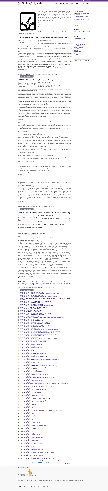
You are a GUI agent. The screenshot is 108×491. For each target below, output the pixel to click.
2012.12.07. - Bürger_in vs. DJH (27, 349)
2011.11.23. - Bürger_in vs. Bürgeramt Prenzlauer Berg (32, 395)
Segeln (88, 3)
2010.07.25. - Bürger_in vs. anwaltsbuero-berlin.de (31, 449)
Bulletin (76, 50)
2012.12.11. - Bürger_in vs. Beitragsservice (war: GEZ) (32, 347)
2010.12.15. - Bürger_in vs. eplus (27, 430)
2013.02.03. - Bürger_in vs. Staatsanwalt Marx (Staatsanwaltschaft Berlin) (37, 332)
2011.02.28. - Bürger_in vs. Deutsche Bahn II (30, 424)
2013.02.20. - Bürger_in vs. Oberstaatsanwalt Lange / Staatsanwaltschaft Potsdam (39, 329)
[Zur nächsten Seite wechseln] (51, 462)
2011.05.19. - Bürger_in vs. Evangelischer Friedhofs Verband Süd (35, 415)
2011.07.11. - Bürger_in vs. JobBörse (28, 404)
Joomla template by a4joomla (54, 489)
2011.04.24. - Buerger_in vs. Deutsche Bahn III (30, 409)
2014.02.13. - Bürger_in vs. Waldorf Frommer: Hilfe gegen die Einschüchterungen (42, 37)
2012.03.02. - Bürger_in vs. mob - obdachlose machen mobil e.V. (34, 380)
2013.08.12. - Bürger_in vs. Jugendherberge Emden (31, 302)
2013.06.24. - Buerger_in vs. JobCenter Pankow (30, 311)
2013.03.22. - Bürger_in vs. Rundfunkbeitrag (30, 319)
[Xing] (87, 0)
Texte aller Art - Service (79, 44)
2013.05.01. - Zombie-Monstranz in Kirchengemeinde (32, 314)
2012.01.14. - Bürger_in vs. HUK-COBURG (29, 388)
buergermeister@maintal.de (26, 238)
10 (40, 462)
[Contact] (89, 0)
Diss (75, 53)
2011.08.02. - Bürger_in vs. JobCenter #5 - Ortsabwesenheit (33, 403)
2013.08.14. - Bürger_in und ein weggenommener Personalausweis (35, 301)
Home (56, 3)
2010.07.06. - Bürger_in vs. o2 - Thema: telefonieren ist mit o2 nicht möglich (37, 454)
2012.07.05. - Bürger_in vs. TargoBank (28, 368)
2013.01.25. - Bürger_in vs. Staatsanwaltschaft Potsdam (32, 335)
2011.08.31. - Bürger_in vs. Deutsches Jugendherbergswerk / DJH (35, 398)
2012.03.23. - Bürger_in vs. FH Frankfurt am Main (31, 379)
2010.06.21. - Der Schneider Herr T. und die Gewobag (32, 457)
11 (42, 462)
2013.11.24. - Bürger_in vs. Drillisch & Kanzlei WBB (31, 292)
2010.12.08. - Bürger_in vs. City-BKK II (28, 433)
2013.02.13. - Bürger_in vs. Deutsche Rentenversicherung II (33, 328)
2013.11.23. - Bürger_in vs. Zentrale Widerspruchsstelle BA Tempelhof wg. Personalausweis (41, 293)
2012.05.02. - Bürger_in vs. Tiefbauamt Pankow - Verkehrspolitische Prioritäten (38, 376)
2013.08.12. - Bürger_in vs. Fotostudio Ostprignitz (31, 304)
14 (48, 462)
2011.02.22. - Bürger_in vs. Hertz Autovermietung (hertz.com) (34, 425)
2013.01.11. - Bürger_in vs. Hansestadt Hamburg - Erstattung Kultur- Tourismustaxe (39, 338)
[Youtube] (83, 0)
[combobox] (80, 25)
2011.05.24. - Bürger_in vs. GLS (27, 413)
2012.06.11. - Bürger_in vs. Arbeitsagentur (29, 370)
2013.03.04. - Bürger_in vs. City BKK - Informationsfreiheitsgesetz (35, 323)
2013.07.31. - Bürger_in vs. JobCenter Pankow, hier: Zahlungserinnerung (36, 305)
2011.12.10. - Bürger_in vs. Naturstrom (29, 391)
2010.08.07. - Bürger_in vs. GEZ (27, 448)
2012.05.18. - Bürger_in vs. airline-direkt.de (29, 373)
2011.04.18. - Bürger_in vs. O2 (26, 418)
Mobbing (76, 54)
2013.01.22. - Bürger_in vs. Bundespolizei (29, 337)
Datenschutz (37, 486)
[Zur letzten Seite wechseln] (53, 462)
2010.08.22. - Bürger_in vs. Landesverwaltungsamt (31, 443)
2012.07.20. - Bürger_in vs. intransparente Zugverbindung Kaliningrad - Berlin (38, 365)
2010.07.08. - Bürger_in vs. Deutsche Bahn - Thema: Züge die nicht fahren (37, 452)
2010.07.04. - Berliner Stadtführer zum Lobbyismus (31, 455)
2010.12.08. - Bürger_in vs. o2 (26, 431)
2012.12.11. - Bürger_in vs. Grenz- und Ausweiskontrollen (33, 341)
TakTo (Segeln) (77, 45)
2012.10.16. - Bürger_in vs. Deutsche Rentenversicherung (33, 353)
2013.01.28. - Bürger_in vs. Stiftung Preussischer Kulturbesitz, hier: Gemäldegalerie (39, 334)
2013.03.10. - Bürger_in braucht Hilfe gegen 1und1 (31, 320)
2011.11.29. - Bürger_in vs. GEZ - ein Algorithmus (31, 392)
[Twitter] (81, 0)
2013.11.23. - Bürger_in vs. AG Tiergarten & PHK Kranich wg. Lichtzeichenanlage (38, 296)
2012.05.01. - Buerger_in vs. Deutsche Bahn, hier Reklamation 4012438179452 (38, 377)
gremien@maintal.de (38, 238)
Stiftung (62, 3)
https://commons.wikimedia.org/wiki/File (32, 206)
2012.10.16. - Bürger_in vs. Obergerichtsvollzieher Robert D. (34, 355)
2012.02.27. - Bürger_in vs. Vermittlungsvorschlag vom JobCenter (35, 382)
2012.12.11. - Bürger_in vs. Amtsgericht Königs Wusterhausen (34, 346)
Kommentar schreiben (27, 76)
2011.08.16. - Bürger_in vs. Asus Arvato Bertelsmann (32, 401)
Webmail (25, 486)
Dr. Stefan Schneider (30, 3)
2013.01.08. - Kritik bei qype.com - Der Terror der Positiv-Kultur (34, 340)
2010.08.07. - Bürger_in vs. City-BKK (28, 446)
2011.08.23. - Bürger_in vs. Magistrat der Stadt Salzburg (33, 400)
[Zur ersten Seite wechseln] (27, 462)
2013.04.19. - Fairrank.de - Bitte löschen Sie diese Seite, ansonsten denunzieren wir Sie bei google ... (43, 317)
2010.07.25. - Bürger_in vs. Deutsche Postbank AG (31, 451)
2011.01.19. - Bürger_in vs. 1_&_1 (27, 427)
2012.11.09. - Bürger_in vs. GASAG (27, 350)
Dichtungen (77, 48)
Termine (72, 3)
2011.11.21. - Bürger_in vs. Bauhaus (28, 397)
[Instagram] (85, 0)
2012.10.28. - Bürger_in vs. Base (27, 352)
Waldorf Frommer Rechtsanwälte (43, 54)
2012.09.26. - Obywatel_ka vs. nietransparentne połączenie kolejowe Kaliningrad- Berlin (40, 359)
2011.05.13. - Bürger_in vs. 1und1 (27, 416)
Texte (77, 3)
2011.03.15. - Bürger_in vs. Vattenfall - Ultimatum (31, 421)
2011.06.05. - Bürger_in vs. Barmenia (28, 412)
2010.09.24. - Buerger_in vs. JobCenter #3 (29, 439)
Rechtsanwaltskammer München (46, 61)
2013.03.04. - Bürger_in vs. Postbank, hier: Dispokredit (32, 326)
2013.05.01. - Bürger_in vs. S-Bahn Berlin (29, 316)
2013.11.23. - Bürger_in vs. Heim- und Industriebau (31, 295)
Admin (19, 486)
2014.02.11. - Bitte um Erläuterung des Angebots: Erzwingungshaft (38, 80)
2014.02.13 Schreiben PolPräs (24, 185)
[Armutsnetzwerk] (27, 472)
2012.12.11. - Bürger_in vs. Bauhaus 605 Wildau (31, 344)
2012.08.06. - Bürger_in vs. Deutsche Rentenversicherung (33, 364)
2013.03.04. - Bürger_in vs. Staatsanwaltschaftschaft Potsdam (34, 322)
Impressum (45, 486)
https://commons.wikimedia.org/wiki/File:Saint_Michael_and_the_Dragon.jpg (39, 287)
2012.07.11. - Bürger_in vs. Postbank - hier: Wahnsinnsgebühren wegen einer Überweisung (41, 367)
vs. (83, 3)
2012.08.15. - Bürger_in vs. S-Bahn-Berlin (29, 362)
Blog (67, 3)
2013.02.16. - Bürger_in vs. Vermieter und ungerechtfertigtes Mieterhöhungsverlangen (40, 331)
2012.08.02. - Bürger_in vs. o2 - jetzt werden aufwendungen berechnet (36, 386)
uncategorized (77, 51)
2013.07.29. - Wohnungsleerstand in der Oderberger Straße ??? (34, 307)
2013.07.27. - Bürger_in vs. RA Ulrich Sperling (30, 308)
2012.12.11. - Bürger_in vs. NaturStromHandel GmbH (32, 343)
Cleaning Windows (78, 47)
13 (46, 462)
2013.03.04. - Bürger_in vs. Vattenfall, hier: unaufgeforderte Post (35, 325)
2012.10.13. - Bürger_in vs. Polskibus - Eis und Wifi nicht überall (34, 356)
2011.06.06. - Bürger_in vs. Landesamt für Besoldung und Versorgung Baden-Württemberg (41, 410)
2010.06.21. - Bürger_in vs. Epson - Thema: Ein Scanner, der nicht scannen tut (38, 458)
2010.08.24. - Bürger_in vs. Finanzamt (28, 442)
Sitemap (30, 486)
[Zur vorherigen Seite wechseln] (30, 462)
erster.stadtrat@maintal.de (49, 238)
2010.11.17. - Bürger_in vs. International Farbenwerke (32, 436)
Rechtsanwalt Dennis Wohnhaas (60, 41)
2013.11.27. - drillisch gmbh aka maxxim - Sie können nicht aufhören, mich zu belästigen (44, 213)
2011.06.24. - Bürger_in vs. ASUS (27, 407)
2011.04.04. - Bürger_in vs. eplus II (28, 419)
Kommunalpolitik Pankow (80, 38)
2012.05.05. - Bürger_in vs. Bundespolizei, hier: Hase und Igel (34, 374)
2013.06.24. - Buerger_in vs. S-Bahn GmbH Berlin (31, 310)
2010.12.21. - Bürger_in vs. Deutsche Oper (29, 428)
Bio (81, 3)
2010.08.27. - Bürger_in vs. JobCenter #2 (29, 440)
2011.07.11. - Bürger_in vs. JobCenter (28, 406)
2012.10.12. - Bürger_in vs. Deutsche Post (29, 358)
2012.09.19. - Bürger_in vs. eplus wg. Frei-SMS (30, 361)
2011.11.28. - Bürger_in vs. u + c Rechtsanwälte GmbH (32, 394)
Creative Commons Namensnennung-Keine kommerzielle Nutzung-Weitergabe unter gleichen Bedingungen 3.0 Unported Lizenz (82, 16)
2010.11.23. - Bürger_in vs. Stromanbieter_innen (31, 434)
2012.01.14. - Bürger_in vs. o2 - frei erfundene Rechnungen (33, 389)
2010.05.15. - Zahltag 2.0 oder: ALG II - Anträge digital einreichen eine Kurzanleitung (39, 460)
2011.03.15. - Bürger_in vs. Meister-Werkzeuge (30, 422)
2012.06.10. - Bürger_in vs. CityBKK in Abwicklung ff (31, 371)
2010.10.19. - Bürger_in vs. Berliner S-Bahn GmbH (31, 437)
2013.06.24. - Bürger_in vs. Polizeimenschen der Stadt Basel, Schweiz (35, 313)
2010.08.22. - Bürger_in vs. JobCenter (28, 445)
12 (44, 462)
